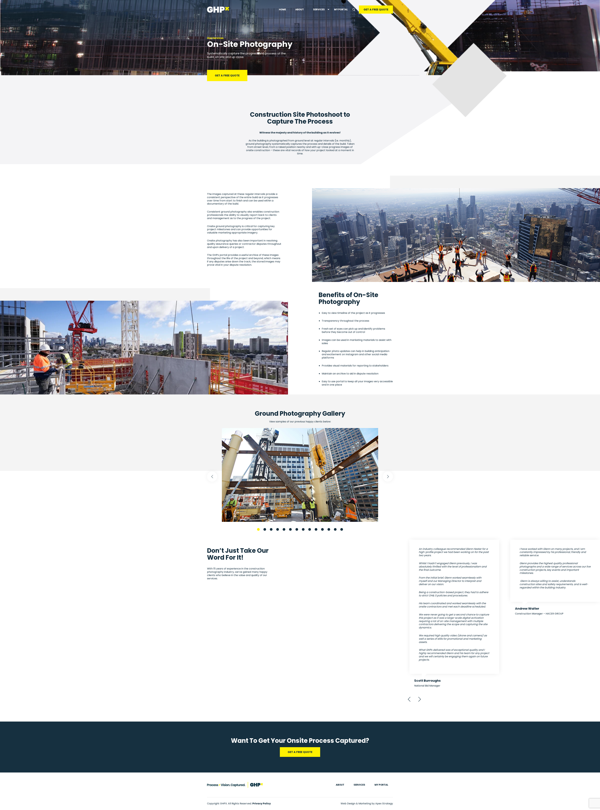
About (299, 9)
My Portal (341, 9)
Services (319, 9)
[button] (258, 529)
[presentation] (212, 476)
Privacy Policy (261, 803)
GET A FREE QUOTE (376, 9)
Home (282, 9)
